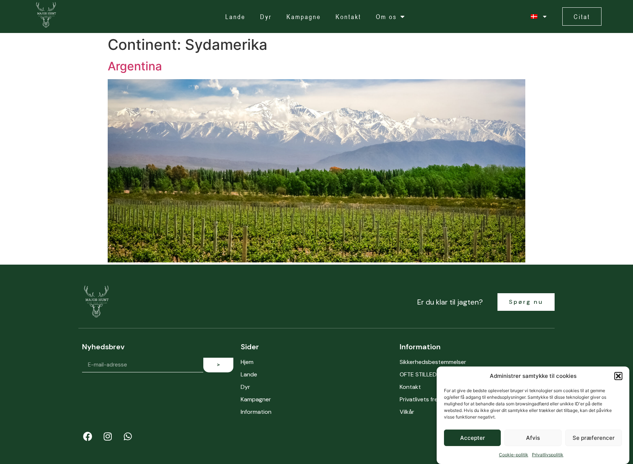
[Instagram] (108, 436)
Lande (235, 16)
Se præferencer (594, 437)
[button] (618, 376)
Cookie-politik (513, 454)
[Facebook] (87, 436)
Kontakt (348, 16)
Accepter (472, 437)
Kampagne (303, 16)
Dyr (266, 16)
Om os (386, 16)
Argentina (135, 66)
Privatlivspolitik (547, 454)
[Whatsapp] (128, 436)
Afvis (533, 437)
